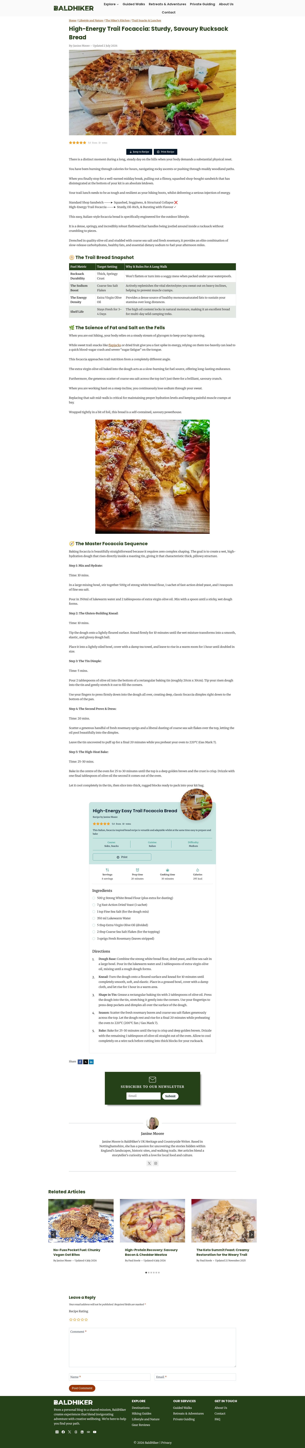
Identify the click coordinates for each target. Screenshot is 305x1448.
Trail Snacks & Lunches (146, 20)
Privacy (166, 1443)
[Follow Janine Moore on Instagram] (156, 1163)
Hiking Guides (141, 1413)
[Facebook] (63, 1432)
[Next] (251, 1234)
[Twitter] (69, 1432)
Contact (169, 12)
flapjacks (114, 345)
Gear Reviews (141, 1425)
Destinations (141, 1408)
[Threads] (76, 1432)
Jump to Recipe (141, 151)
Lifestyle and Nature (90, 20)
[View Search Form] (248, 8)
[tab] (146, 1272)
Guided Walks (134, 4)
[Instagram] (57, 1432)
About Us (226, 4)
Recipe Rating (78, 1311)
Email (161, 1377)
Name (75, 1377)
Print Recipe (167, 151)
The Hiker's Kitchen (117, 20)
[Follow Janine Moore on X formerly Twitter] (149, 1163)
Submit (170, 1096)
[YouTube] (95, 1432)
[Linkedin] (82, 1432)
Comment (78, 1332)
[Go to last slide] (53, 1234)
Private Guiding (202, 4)
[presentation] (81, 1220)
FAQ (217, 1419)
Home (72, 20)
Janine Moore (81, 45)
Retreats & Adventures (167, 4)
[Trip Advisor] (88, 1432)
